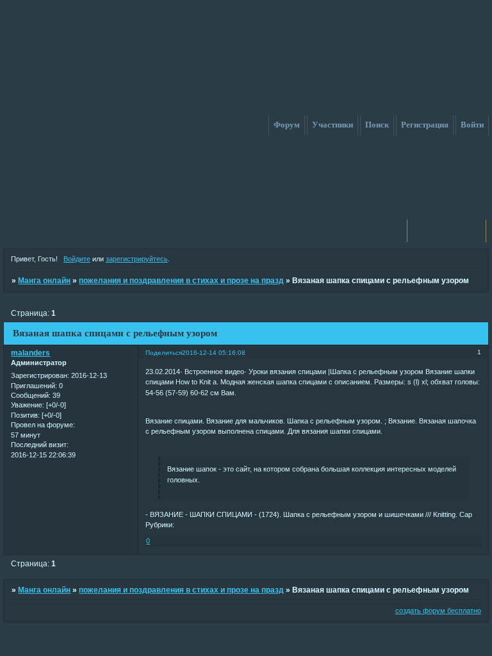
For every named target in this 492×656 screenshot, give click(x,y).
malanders (30, 352)
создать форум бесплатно (438, 610)
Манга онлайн (44, 280)
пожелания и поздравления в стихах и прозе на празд (181, 280)
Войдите (76, 259)
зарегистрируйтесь (137, 259)
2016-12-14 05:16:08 (213, 352)
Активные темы (446, 230)
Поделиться (163, 352)
